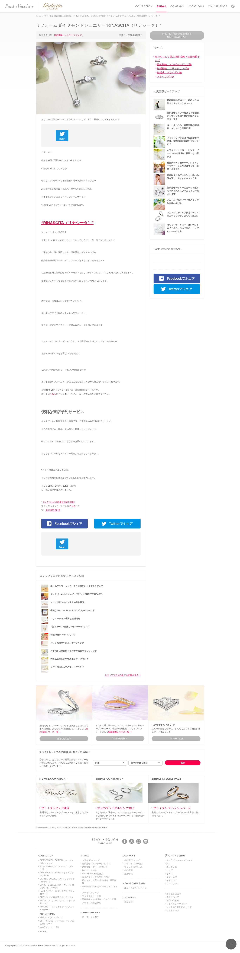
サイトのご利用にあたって (179, 907)
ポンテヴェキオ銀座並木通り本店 (58, 502)
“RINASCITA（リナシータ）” (67, 223)
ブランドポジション (133, 867)
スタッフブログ (165, 76)
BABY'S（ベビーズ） (50, 927)
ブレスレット (172, 883)
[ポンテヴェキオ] (19, 6)
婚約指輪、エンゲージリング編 (174, 64)
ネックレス (171, 867)
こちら (53, 394)
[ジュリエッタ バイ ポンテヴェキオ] (53, 9)
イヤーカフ (171, 877)
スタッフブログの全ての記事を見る (121, 675)
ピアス (169, 873)
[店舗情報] (195, 6)
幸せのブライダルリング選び (115, 808)
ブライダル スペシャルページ (172, 808)
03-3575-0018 (53, 510)
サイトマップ (172, 910)
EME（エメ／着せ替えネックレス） (57, 897)
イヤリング (171, 880)
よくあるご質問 (173, 894)
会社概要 (128, 870)
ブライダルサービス (91, 896)
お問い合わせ (172, 900)
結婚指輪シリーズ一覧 (118, 732)
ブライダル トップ (90, 860)
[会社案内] (177, 6)
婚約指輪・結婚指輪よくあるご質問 (99, 899)
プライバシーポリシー (176, 904)
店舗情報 (128, 902)
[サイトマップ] (233, 6)
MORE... (44, 931)
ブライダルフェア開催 (55, 808)
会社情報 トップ (132, 860)
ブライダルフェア (90, 892)
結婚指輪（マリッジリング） (95, 867)
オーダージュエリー (91, 917)
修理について (172, 897)
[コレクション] (144, 6)
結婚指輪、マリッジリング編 (173, 68)
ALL (168, 863)
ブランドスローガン (133, 863)
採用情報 (128, 873)
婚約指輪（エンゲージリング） (69, 35)
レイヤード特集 (89, 870)
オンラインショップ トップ (179, 860)
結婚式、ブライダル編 (169, 72)
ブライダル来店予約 (91, 902)
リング (169, 870)
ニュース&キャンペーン (135, 888)
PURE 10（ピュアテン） (52, 917)
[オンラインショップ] (217, 6)
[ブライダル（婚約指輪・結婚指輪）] (161, 6)
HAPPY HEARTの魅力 (92, 873)
